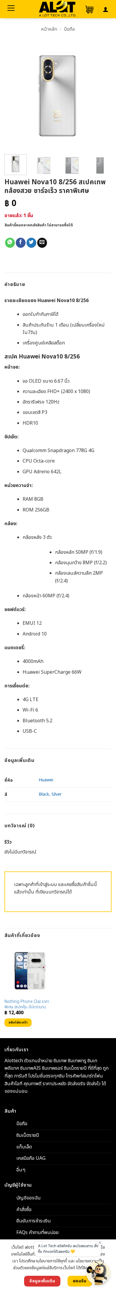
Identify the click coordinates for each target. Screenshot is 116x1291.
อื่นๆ (20, 1170)
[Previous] (12, 96)
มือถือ (69, 29)
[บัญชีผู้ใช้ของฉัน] (106, 9)
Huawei (46, 780)
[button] (89, 9)
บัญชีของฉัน (28, 1198)
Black (44, 794)
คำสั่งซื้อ (24, 1209)
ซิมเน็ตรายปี (27, 1135)
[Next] (104, 96)
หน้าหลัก (49, 29)
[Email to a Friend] (42, 243)
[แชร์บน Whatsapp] (10, 243)
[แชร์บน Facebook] (21, 243)
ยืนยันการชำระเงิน (33, 1221)
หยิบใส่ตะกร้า (18, 1022)
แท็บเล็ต (24, 1147)
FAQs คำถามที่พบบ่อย (37, 1232)
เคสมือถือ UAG (31, 1158)
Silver (56, 794)
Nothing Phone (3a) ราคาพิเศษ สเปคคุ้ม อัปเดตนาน (26, 1004)
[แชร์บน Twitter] (31, 243)
